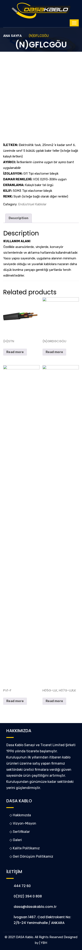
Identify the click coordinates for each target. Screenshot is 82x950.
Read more (15, 352)
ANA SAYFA (12, 35)
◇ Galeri (15, 840)
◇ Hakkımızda (20, 815)
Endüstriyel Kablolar (32, 204)
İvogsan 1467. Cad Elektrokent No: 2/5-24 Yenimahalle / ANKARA (42, 920)
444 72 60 (22, 885)
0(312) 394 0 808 (28, 896)
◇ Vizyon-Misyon (22, 823)
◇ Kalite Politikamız (24, 848)
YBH (44, 943)
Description (18, 218)
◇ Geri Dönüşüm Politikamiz (31, 856)
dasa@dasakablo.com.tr (35, 906)
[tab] (18, 218)
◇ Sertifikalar (19, 832)
